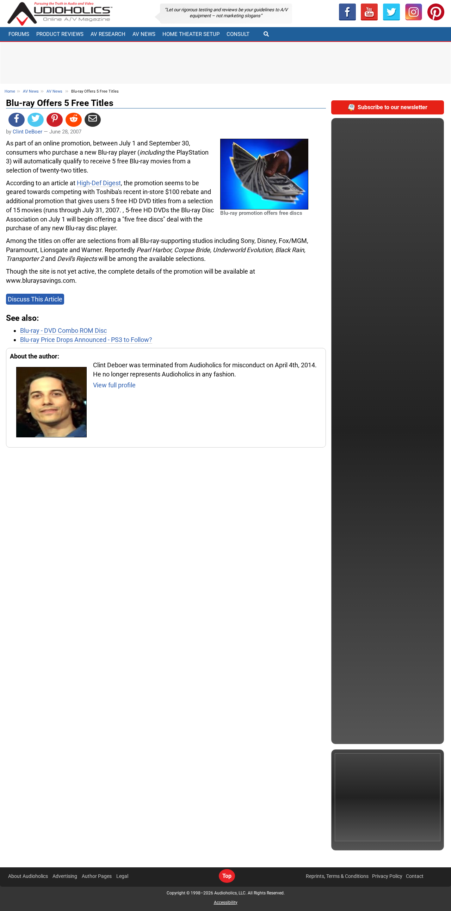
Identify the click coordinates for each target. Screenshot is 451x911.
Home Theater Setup (191, 34)
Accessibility (225, 902)
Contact (415, 876)
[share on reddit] (74, 120)
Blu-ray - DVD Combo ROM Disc (63, 330)
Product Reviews (60, 34)
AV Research (108, 34)
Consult (238, 34)
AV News (143, 34)
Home (10, 91)
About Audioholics (28, 876)
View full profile (114, 385)
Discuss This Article (35, 299)
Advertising (64, 876)
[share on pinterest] (55, 120)
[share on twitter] (35, 120)
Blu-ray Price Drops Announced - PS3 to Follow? (86, 339)
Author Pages (97, 876)
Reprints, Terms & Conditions (337, 876)
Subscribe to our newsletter (392, 107)
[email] (93, 120)
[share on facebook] (16, 120)
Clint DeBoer (27, 132)
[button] (369, 12)
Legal (122, 876)
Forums (18, 34)
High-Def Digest (99, 183)
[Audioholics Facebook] (347, 12)
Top (226, 876)
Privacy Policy (387, 876)
